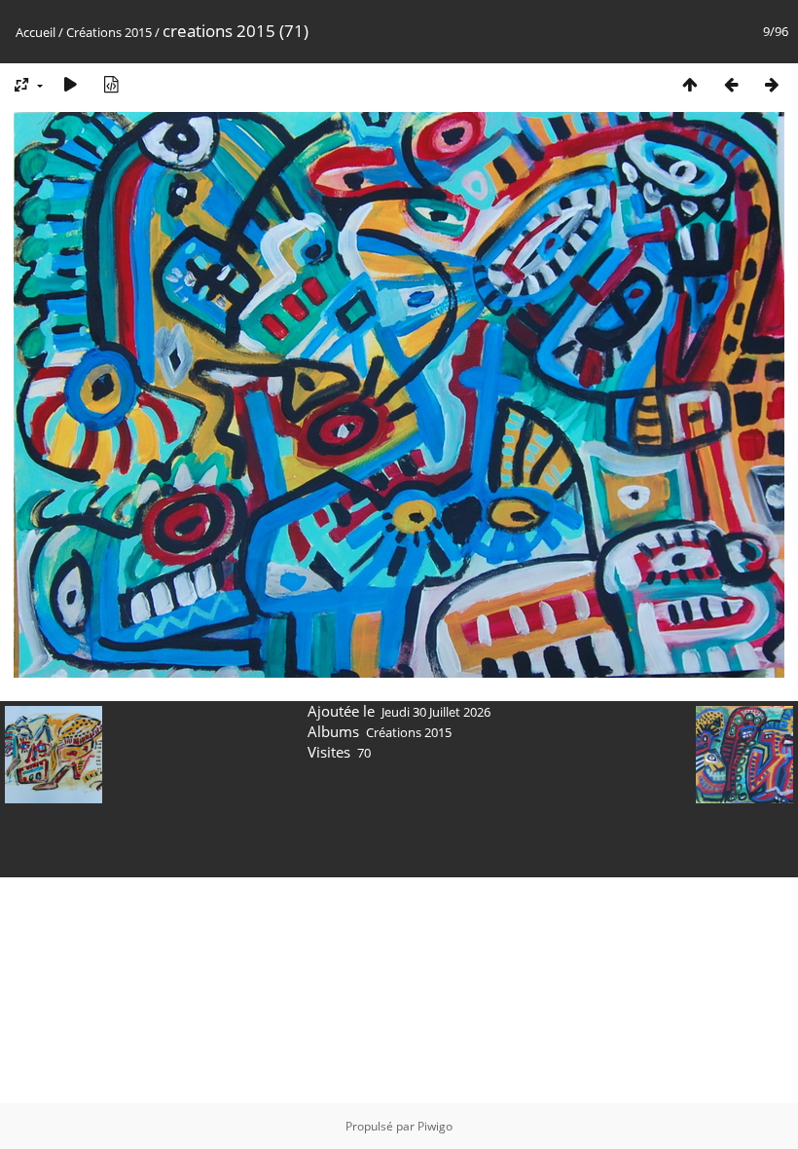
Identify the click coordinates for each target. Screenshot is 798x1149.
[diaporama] (70, 84)
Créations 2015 (109, 32)
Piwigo (435, 1126)
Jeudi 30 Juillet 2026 (435, 712)
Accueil (35, 32)
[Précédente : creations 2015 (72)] (730, 84)
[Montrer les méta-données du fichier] (111, 84)
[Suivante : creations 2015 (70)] (771, 84)
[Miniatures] (690, 84)
